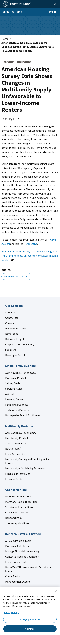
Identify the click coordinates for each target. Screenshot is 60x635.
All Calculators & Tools (18, 540)
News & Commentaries (18, 496)
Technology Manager (17, 410)
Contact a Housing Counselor (22, 556)
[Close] (56, 591)
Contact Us (11, 317)
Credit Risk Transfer (16, 512)
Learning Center (14, 399)
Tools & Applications (17, 523)
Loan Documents (15, 454)
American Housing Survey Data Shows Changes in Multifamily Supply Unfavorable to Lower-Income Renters (30, 256)
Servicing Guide (13, 388)
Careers (9, 323)
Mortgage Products (16, 378)
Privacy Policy (11, 612)
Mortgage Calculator (17, 546)
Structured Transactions (19, 507)
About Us (10, 312)
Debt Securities (14, 517)
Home (5, 38)
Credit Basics (12, 576)
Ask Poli (10, 394)
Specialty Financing (16, 443)
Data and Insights (15, 339)
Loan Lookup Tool (15, 562)
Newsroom (11, 333)
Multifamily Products (17, 438)
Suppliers (10, 349)
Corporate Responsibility (19, 344)
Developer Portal (15, 355)
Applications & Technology (20, 372)
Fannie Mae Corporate (16, 276)
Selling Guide (12, 383)
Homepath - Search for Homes (22, 415)
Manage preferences (30, 619)
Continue (29, 628)
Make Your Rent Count (17, 581)
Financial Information (17, 473)
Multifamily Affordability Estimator (25, 468)
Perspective (30, 243)
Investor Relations (16, 328)
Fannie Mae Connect (16, 404)
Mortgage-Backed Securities (21, 501)
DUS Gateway (13, 448)
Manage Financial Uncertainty (22, 551)
